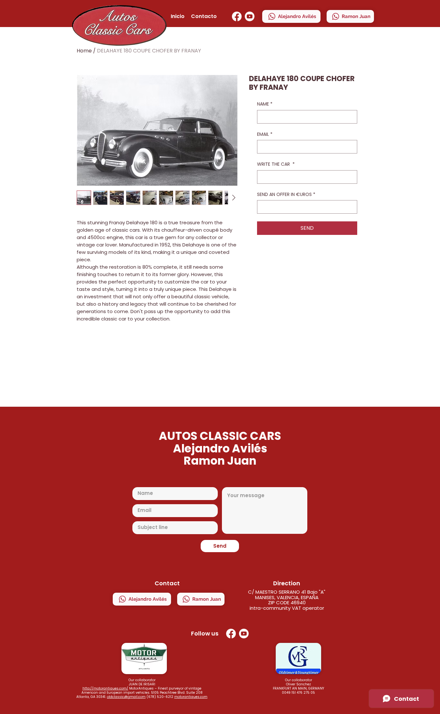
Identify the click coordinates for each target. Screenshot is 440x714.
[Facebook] (237, 16)
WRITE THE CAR (276, 164)
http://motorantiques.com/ (105, 688)
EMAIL (265, 134)
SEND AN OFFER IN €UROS (286, 194)
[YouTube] (249, 16)
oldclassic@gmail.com (126, 696)
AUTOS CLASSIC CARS (220, 436)
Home (84, 50)
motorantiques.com (190, 696)
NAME (265, 104)
